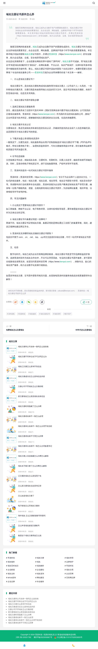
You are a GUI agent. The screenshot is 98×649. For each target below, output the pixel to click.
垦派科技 (53, 54)
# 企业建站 (39, 569)
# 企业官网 (69, 573)
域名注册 (28, 54)
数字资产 (68, 314)
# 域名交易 (69, 569)
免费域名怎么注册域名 (15, 328)
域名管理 (57, 314)
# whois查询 (11, 577)
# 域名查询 (39, 573)
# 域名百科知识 (12, 566)
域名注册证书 (45, 314)
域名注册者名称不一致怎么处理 (20, 617)
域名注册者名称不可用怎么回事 (20, 622)
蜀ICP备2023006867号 (43, 637)
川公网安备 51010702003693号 (69, 637)
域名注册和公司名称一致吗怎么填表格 (23, 598)
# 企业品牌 (10, 581)
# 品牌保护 (69, 562)
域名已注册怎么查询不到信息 (19, 604)
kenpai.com (65, 261)
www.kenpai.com (73, 54)
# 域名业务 (10, 573)
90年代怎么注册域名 (84, 328)
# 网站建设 (39, 577)
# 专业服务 (39, 581)
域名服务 (33, 314)
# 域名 (37, 562)
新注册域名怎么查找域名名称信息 (21, 612)
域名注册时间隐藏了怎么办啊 (19, 614)
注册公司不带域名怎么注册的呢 (20, 609)
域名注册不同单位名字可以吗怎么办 (22, 601)
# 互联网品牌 (70, 577)
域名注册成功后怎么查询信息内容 (21, 606)
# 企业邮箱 (10, 569)
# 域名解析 (39, 566)
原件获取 (11, 314)
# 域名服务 (10, 562)
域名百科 (24, 19)
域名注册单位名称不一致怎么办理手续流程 (25, 620)
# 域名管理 (69, 558)
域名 (35, 46)
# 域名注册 (39, 558)
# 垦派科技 (10, 558)
